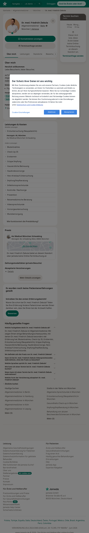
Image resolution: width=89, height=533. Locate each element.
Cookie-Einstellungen (21, 112)
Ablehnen (52, 112)
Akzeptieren (69, 112)
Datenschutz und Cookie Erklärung (30, 105)
